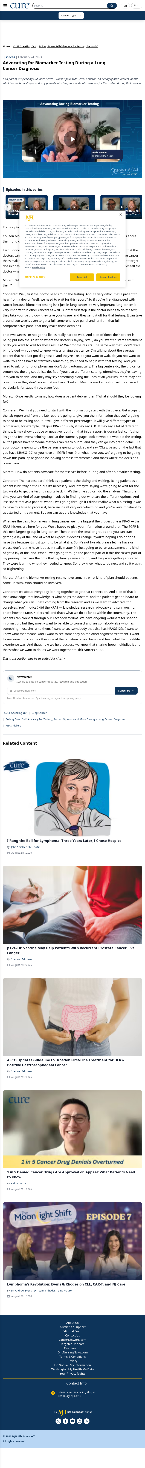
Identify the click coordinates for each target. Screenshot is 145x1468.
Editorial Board (73, 1331)
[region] (72, 248)
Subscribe (124, 690)
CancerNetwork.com (72, 1340)
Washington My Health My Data (72, 1369)
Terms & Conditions (72, 1357)
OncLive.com (72, 1348)
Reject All (82, 277)
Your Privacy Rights (72, 1374)
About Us (72, 1323)
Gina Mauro (65, 1290)
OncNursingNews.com (72, 1352)
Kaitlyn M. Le (18, 1183)
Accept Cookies (108, 277)
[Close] (120, 214)
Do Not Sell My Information (72, 1365)
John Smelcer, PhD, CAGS (25, 847)
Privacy (72, 1361)
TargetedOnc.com (72, 1344)
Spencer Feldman (21, 959)
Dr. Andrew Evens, (22, 1290)
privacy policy (74, 698)
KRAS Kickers (13, 725)
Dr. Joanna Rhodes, (45, 1290)
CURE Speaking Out (24, 46)
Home (6, 46)
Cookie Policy (38, 267)
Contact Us (72, 1335)
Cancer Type (68, 15)
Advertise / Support (73, 1327)
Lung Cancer (39, 712)
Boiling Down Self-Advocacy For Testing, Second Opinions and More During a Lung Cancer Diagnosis (65, 719)
